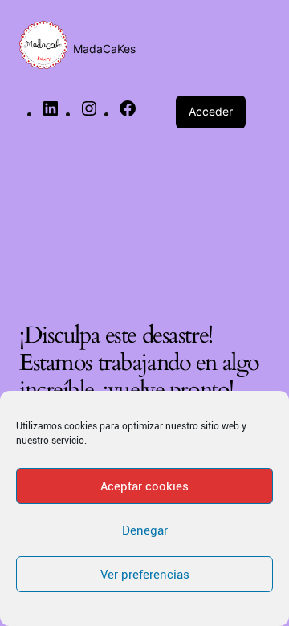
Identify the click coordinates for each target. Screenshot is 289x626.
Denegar (145, 530)
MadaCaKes (104, 48)
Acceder (211, 111)
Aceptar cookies (144, 486)
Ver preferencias (144, 574)
